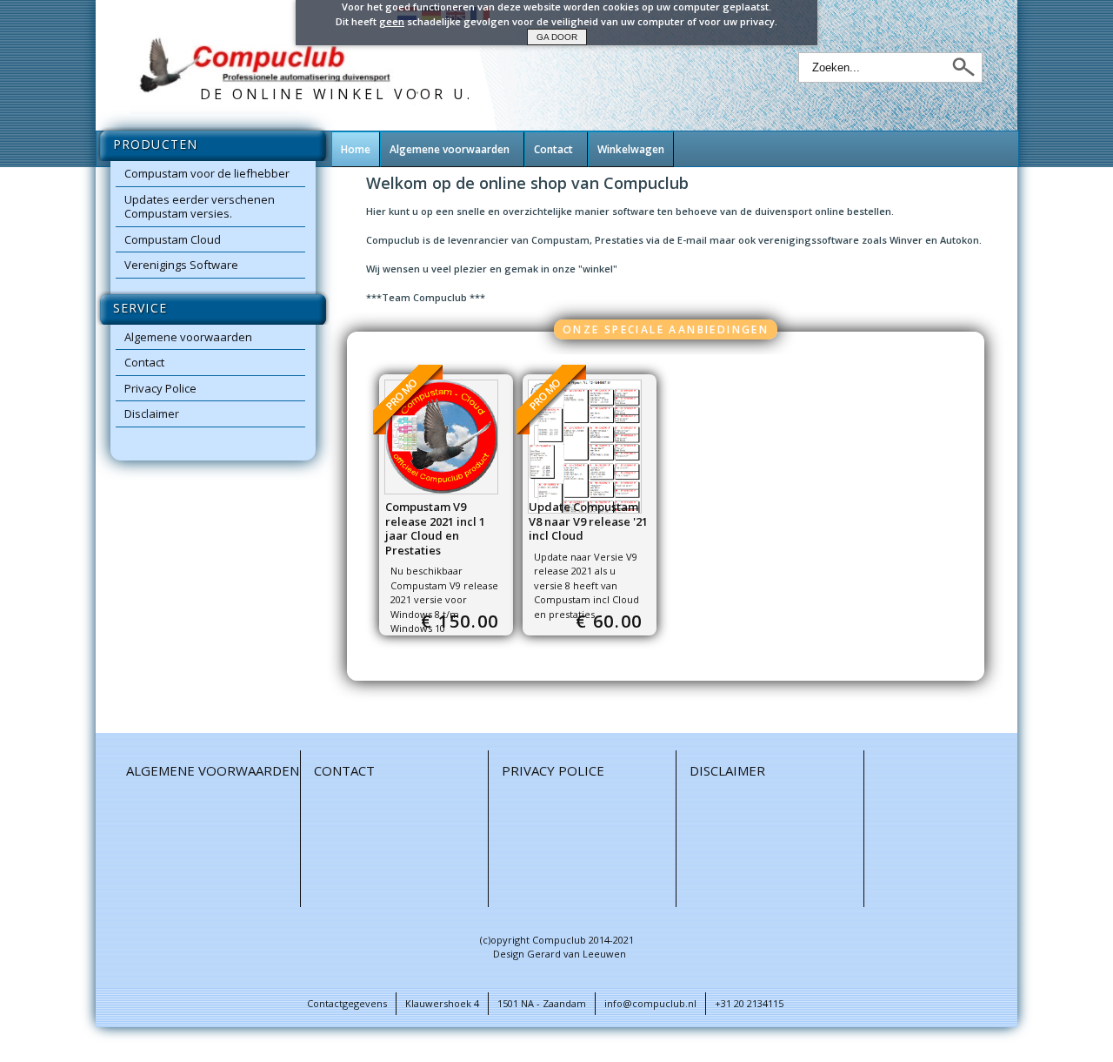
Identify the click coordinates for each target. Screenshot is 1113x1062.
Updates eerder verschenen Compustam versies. (199, 207)
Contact (144, 362)
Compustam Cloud (172, 239)
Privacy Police (160, 388)
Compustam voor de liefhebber (207, 173)
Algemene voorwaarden (188, 337)
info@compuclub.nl (650, 1003)
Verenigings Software (181, 264)
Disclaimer (151, 413)
